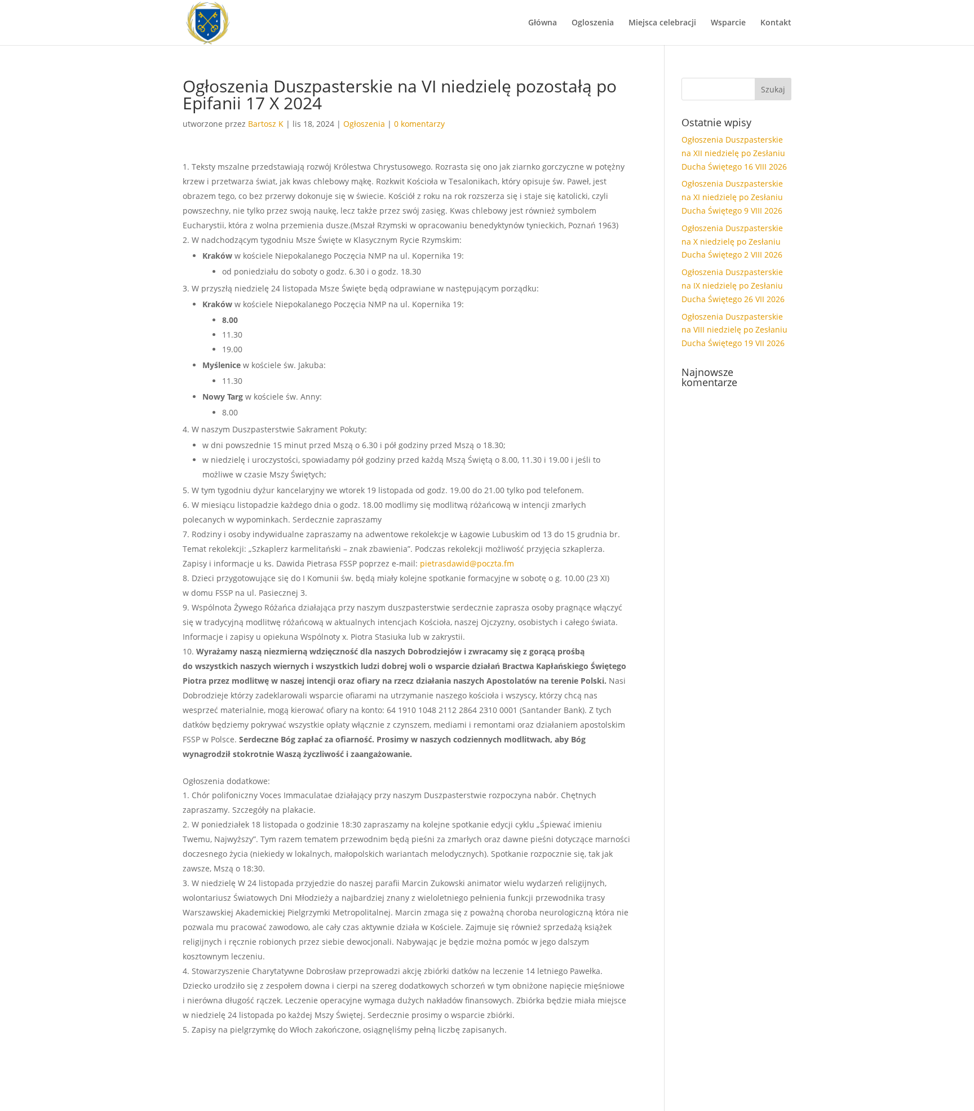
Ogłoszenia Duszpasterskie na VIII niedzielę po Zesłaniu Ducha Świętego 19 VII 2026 (734, 330)
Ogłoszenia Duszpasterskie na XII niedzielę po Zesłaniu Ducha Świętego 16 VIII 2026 (734, 153)
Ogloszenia (593, 23)
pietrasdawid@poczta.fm (467, 563)
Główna (542, 23)
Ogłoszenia (364, 123)
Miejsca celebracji (662, 23)
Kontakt (775, 23)
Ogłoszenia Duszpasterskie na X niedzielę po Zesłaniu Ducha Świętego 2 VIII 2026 (732, 241)
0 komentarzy (419, 123)
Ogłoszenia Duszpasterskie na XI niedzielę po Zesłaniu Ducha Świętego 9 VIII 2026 (732, 197)
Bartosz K (266, 123)
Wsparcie (728, 23)
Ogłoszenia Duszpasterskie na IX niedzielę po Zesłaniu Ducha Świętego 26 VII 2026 (733, 285)
